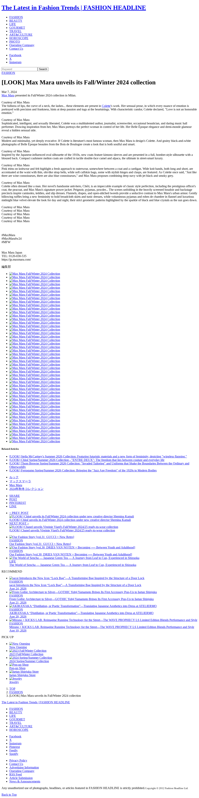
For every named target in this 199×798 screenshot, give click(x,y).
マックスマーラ (20, 481)
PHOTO (14, 41)
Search (43, 69)
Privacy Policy (18, 760)
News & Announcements (24, 781)
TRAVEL (15, 31)
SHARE (14, 495)
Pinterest (14, 747)
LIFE (12, 24)
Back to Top (9, 794)
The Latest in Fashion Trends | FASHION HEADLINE (74, 7)
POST (13, 499)
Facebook (15, 55)
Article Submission (21, 778)
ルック (14, 477)
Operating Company (21, 45)
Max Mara (8, 95)
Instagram (15, 62)
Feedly (13, 750)
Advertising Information (24, 767)
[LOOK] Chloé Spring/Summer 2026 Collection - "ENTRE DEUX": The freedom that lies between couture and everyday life (86, 460)
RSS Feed (15, 774)
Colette (106, 105)
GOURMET (17, 27)
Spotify (13, 754)
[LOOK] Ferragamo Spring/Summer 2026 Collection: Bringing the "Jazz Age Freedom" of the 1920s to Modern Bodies (83, 470)
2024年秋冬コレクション (26, 488)
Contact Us (16, 48)
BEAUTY (15, 20)
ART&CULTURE (20, 34)
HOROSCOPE (18, 38)
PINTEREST (17, 502)
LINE (13, 506)
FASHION (16, 17)
